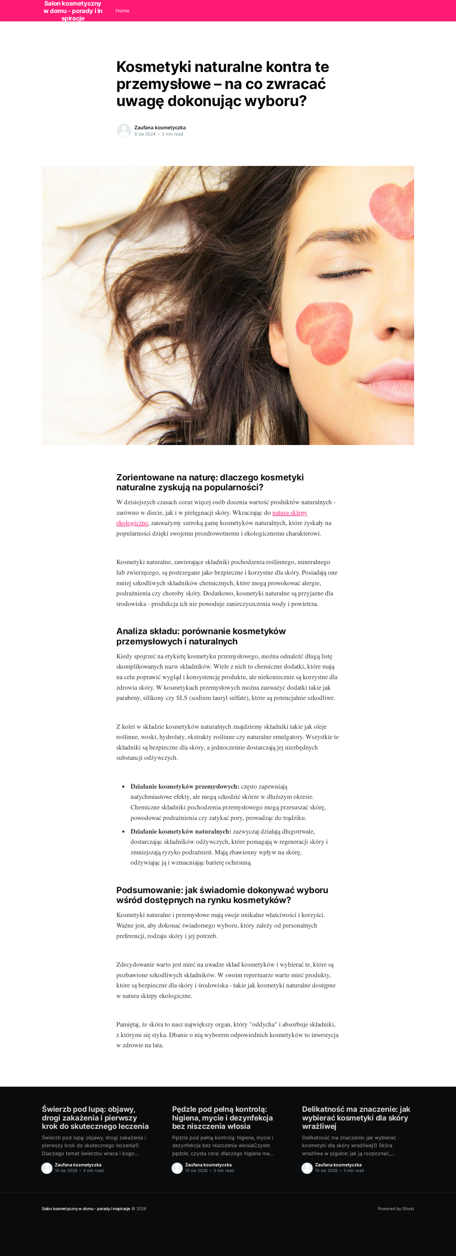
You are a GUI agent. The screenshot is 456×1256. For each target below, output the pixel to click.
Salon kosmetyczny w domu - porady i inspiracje (86, 1208)
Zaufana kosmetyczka (160, 127)
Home (122, 10)
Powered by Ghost (396, 1208)
